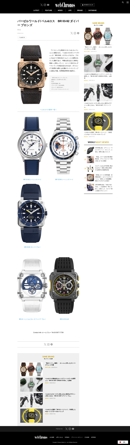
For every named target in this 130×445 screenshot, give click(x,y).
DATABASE (93, 10)
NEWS (60, 10)
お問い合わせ (59, 437)
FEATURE (48, 10)
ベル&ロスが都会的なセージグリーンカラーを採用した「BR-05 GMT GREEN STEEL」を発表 (98, 76)
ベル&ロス (22, 37)
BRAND (80, 10)
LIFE (69, 10)
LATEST (36, 10)
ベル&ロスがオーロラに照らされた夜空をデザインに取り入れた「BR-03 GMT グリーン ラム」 (98, 105)
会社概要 (52, 437)
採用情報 (93, 437)
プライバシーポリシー (77, 437)
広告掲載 (87, 437)
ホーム (19, 29)
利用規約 (67, 437)
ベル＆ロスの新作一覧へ (48, 109)
